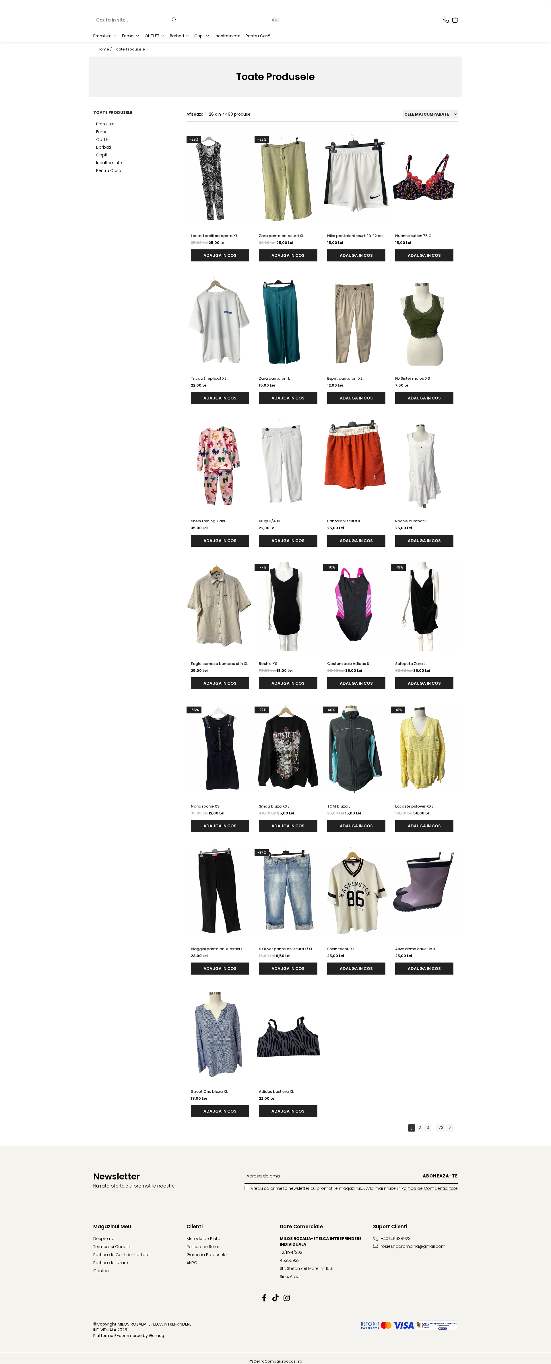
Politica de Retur (203, 1246)
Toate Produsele (129, 49)
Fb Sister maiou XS (412, 378)
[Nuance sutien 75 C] (424, 178)
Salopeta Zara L (410, 663)
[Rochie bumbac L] (424, 463)
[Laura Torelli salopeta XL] (220, 178)
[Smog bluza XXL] (288, 749)
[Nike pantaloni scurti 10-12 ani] (356, 178)
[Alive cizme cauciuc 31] (424, 891)
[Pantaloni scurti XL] (356, 463)
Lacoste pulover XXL (414, 806)
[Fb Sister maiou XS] (424, 321)
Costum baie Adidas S (348, 663)
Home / (105, 49)
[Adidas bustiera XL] (288, 1034)
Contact (101, 1271)
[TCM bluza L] (356, 749)
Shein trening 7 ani (208, 521)
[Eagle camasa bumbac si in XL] (220, 606)
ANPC (192, 1263)
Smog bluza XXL (274, 806)
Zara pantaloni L (274, 378)
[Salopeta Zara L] (424, 606)
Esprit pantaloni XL (344, 378)
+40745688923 (394, 1238)
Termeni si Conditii (112, 1246)
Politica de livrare (110, 1263)
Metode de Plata (203, 1238)
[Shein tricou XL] (356, 891)
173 (440, 1127)
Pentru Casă (108, 170)
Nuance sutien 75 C (413, 235)
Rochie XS (268, 663)
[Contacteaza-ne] (446, 20)
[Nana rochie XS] (220, 749)
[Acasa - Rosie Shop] (275, 20)
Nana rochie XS (205, 806)
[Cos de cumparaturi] (455, 20)
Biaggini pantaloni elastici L (216, 949)
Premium (105, 124)
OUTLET (103, 139)
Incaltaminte (109, 163)
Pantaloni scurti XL (344, 521)
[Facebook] (264, 1298)
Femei (102, 132)
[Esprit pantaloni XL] (356, 321)
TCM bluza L (338, 806)
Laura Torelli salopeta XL (214, 235)
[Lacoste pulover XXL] (424, 749)
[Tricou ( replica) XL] (220, 321)
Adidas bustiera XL (276, 1091)
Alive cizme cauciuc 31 (415, 949)
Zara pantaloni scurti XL (281, 235)
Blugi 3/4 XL (270, 521)
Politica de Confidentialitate (429, 1188)
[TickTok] (276, 1298)
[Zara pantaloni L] (288, 321)
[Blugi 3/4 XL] (288, 463)
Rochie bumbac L (411, 521)
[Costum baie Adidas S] (356, 606)
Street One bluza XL (209, 1091)
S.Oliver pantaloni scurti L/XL (286, 949)
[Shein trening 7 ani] (220, 463)
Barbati (103, 147)
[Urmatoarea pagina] (449, 1128)
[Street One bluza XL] (220, 1034)
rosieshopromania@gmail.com (412, 1246)
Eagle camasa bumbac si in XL (219, 663)
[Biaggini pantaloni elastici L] (220, 891)
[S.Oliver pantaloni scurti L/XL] (288, 891)
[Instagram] (287, 1298)
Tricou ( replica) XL (208, 378)
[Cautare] (174, 20)
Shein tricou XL (340, 949)
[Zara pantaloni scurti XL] (288, 178)
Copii (101, 155)
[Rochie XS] (288, 606)
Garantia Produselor (207, 1255)
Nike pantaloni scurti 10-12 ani (355, 235)
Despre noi (104, 1238)
